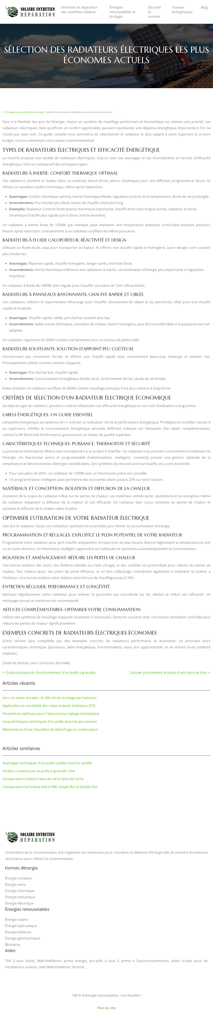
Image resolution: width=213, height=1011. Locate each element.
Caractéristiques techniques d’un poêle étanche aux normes (49, 721)
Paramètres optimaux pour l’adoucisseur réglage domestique (50, 713)
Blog (204, 7)
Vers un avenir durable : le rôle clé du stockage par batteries (49, 697)
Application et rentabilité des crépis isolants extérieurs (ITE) (48, 705)
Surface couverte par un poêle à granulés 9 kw (38, 771)
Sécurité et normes (154, 12)
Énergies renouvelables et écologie (122, 12)
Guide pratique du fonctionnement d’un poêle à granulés (51, 672)
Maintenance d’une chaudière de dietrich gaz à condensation (50, 729)
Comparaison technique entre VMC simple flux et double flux (50, 786)
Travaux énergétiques (182, 9)
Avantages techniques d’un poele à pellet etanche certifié (47, 763)
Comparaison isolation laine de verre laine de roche (42, 779)
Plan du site (106, 1008)
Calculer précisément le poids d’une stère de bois (168, 672)
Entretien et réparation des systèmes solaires (79, 9)
